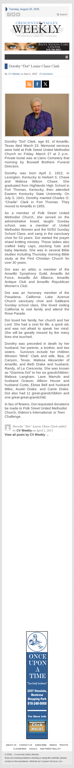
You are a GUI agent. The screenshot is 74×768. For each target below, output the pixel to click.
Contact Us (25, 745)
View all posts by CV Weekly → (27, 434)
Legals (33, 749)
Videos (53, 745)
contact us (10, 761)
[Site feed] (18, 14)
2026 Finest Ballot (50, 749)
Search (63, 14)
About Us (11, 745)
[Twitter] (13, 14)
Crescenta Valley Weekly (26, 754)
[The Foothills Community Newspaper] (37, 29)
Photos (64, 745)
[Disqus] (37, 487)
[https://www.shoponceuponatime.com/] (37, 685)
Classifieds (19, 749)
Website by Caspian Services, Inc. (46, 761)
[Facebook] (9, 14)
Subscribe (41, 745)
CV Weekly (14, 74)
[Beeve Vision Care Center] (37, 47)
